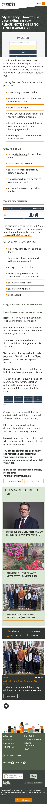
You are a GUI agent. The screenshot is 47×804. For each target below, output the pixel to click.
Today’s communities (30, 744)
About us (16, 631)
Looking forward (32, 739)
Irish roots (29, 736)
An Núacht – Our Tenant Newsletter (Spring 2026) (21, 682)
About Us (7, 736)
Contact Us (8, 747)
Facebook (7, 763)
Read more (10, 695)
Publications (16, 635)
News (26, 749)
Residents (36, 631)
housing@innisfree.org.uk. (17, 235)
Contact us (35, 635)
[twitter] (6, 706)
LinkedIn (19, 763)
